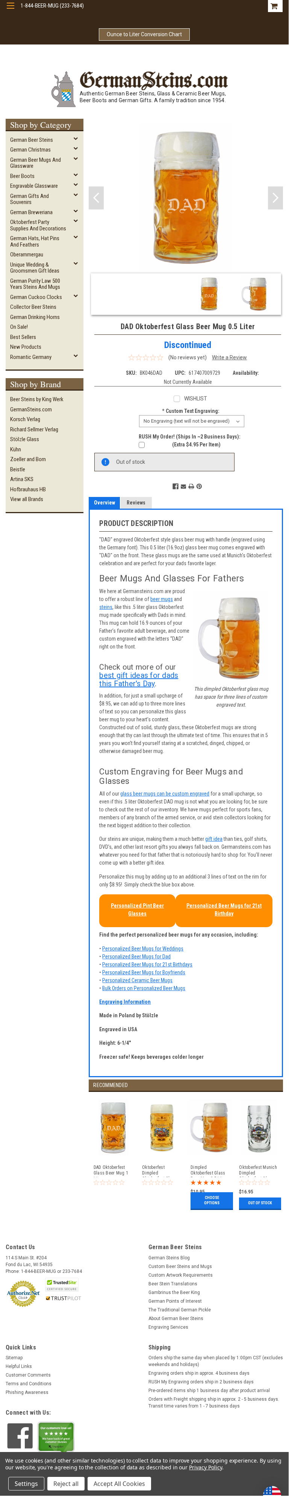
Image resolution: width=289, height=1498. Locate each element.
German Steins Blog (169, 1257)
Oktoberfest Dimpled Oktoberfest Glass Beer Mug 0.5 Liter (160, 1171)
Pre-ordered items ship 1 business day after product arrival (209, 1390)
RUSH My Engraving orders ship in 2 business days (201, 1382)
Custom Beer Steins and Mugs (180, 1266)
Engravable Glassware (34, 185)
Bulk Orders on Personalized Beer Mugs (143, 988)
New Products (25, 346)
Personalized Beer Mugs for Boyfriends (143, 972)
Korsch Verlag (25, 419)
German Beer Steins (31, 139)
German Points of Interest (175, 1301)
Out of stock (260, 1203)
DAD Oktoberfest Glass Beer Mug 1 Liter (111, 1171)
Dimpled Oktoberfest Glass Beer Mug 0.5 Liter (209, 1171)
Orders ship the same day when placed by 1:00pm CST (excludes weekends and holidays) (215, 1361)
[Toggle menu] (10, 10)
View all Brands (26, 499)
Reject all (66, 1484)
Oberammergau (26, 254)
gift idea (213, 839)
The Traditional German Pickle (179, 1309)
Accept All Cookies (119, 1484)
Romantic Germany (30, 357)
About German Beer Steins (175, 1318)
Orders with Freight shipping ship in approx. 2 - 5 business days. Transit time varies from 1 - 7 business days (213, 1403)
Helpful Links (19, 1366)
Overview (104, 503)
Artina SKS (21, 479)
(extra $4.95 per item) (196, 445)
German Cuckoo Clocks (36, 297)
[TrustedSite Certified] (62, 1285)
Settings (26, 1484)
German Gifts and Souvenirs (29, 199)
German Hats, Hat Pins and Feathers (34, 241)
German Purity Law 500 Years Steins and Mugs (35, 284)
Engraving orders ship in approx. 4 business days (199, 1373)
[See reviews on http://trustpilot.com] (56, 1438)
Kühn (15, 449)
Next (275, 197)
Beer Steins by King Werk (37, 399)
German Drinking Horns (35, 317)
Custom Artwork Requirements (180, 1275)
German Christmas (30, 149)
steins (105, 607)
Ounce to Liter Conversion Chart (144, 34)
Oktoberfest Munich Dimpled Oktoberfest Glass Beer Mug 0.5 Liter (258, 1171)
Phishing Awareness (27, 1392)
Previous (96, 197)
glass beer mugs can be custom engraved (164, 794)
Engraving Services (168, 1327)
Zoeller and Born (28, 459)
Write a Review (229, 357)
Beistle (17, 469)
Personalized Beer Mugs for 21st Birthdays (147, 964)
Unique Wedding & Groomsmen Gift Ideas (34, 267)
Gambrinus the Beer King (174, 1292)
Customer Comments (28, 1375)
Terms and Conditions (28, 1383)
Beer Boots (22, 176)
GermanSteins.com (31, 409)
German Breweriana (31, 212)
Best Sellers (23, 337)
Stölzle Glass (24, 439)
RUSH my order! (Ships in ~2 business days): (190, 437)
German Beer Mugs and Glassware (35, 163)
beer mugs (161, 599)
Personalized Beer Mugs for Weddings (142, 949)
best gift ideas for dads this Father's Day (138, 679)
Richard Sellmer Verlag (34, 429)
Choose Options (211, 1200)
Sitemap (14, 1357)
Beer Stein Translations (172, 1283)
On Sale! (19, 327)
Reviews (136, 503)
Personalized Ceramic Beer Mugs (137, 980)
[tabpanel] (113, 1152)
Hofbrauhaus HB (28, 489)
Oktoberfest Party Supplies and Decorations (38, 225)
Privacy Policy (205, 1467)
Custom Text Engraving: (190, 411)
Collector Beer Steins (33, 307)
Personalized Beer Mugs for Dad (136, 957)
